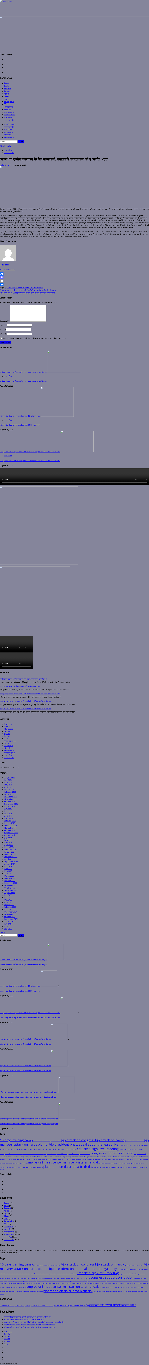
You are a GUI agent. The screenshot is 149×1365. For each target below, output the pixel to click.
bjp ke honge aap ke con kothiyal (134, 1141)
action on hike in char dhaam (41, 1141)
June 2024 (8, 840)
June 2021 (8, 926)
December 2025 (10, 797)
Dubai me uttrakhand (113, 1156)
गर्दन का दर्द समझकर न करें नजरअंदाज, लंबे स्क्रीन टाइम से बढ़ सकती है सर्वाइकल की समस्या (29, 1092)
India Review (5, 165)
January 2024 (9, 852)
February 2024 (10, 849)
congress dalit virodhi (50, 1154)
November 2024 (10, 828)
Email (3, 329)
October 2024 (9, 830)
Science (6, 91)
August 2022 (9, 892)
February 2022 (10, 907)
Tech (6, 99)
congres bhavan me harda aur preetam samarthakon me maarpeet (24, 1154)
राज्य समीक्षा (8, 117)
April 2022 (8, 902)
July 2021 (8, 924)
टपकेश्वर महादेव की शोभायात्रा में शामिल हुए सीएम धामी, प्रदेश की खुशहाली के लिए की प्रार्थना (29, 1119)
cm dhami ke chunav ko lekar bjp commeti (43, 1149)
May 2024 (8, 842)
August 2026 (9, 777)
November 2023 (10, 857)
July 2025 (8, 809)
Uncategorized (9, 101)
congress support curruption (112, 1153)
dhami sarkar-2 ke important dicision (47, 1156)
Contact (7, 1341)
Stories (6, 96)
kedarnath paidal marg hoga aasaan (101, 1159)
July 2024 (8, 837)
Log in (2, 933)
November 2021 (10, 914)
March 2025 (9, 818)
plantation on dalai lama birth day (68, 1166)
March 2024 (9, 847)
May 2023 (8, 871)
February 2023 (10, 878)
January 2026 (9, 794)
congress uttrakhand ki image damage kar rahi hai (22, 1156)
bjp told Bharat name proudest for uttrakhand (24, 287)
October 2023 (9, 859)
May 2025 (8, 813)
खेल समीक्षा (7, 109)
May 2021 (8, 928)
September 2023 (11, 861)
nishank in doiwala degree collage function (110, 1163)
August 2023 (9, 864)
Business (7, 83)
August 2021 (9, 921)
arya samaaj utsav (56, 1141)
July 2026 (8, 780)
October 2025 (9, 801)
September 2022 (11, 890)
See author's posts (7, 269)
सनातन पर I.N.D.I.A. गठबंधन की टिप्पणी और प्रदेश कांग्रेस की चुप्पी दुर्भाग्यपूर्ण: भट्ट (29, 290)
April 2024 (8, 845)
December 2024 (10, 825)
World (6, 104)
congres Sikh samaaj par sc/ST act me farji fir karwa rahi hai (73, 1154)
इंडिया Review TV (5, 146)
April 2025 (8, 816)
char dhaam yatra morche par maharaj (19, 1149)
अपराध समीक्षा (8, 106)
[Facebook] (74, 274)
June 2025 (8, 811)
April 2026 (8, 787)
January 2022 (9, 909)
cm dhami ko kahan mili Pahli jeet (66, 1149)
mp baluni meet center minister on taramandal (63, 1162)
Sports (6, 93)
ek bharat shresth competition (128, 1156)
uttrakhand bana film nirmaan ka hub (116, 1167)
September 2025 (11, 804)
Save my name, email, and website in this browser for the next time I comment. (35, 338)
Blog (6, 1343)
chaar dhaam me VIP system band (130, 1145)
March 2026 (9, 789)
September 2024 (11, 833)
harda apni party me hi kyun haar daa (46, 1159)
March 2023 (9, 876)
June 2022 (8, 897)
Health (6, 86)
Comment (4, 321)
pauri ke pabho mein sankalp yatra (33, 1167)
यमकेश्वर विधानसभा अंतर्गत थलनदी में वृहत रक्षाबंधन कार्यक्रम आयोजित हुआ (23, 372)
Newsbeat (7, 88)
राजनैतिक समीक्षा (9, 114)
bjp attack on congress (78, 1140)
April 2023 (8, 873)
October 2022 (9, 888)
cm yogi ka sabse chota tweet (127, 1149)
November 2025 (10, 799)
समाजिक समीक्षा (9, 120)
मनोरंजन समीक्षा (9, 112)
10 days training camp (16, 1140)
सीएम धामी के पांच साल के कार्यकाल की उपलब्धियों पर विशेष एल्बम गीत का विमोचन (25, 701)
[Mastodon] (74, 277)
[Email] (74, 281)
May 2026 (8, 785)
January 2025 (9, 823)
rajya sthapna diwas (99, 1167)
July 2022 (8, 895)
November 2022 (10, 885)
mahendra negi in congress (20, 1163)
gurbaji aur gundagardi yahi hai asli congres (23, 1159)
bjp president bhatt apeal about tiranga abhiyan (84, 1144)
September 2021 (11, 919)
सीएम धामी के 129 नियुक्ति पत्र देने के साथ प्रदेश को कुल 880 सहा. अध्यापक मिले (27, 292)
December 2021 (10, 912)
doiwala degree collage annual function (69, 1156)
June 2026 (8, 782)
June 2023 (8, 868)
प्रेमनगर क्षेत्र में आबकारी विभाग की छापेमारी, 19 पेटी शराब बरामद (20, 416)
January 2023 (9, 880)
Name (3, 325)
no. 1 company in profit (130, 1163)
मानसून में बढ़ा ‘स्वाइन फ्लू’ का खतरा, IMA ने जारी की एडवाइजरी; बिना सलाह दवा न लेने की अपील (30, 451)
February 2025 (10, 821)
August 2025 (9, 806)
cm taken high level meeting (98, 1149)
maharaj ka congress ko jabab (120, 1159)
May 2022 (8, 900)
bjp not (43, 1144)
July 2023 (8, 866)
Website (3, 334)
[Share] (74, 284)
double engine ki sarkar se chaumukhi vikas (93, 1156)
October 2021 (9, 916)
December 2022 (10, 883)
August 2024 (9, 835)
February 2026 (10, 792)
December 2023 (10, 854)
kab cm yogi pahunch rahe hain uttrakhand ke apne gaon (74, 1159)
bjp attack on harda (109, 1140)
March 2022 (9, 904)
